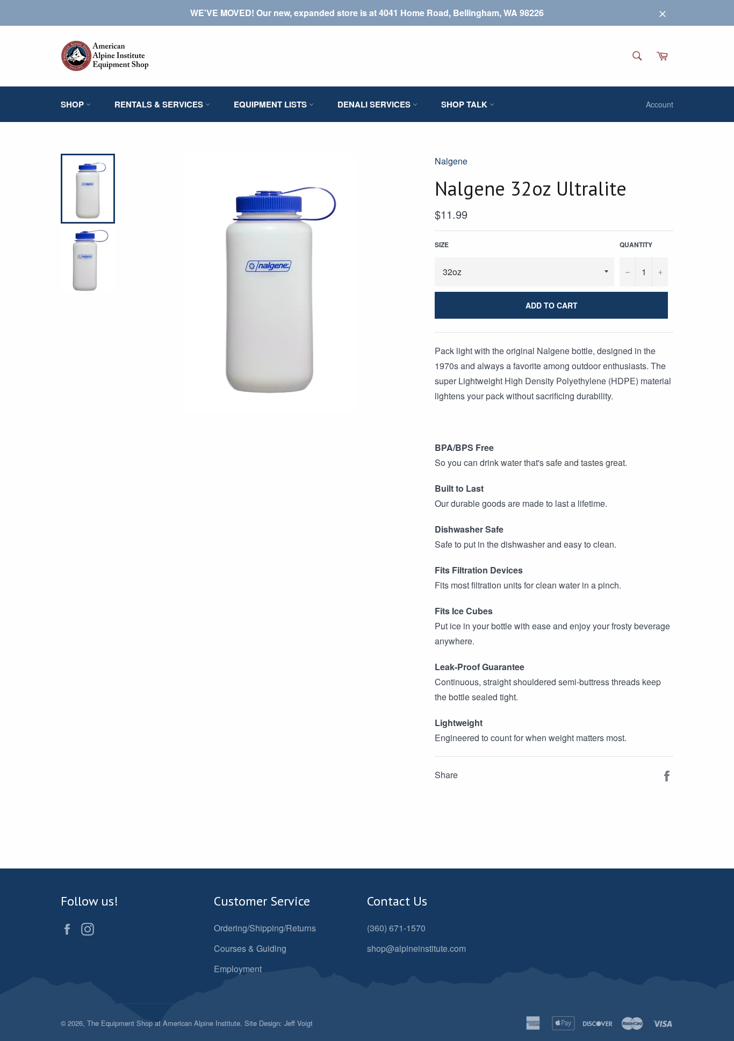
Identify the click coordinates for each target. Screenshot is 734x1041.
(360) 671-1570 (396, 928)
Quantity (636, 244)
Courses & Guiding (250, 948)
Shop (73, 104)
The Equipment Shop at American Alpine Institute (163, 1023)
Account (659, 104)
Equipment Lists (271, 104)
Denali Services (375, 104)
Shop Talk (465, 104)
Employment (238, 969)
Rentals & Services (159, 104)
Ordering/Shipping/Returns (265, 928)
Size (442, 244)
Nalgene (451, 161)
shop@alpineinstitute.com (416, 948)
